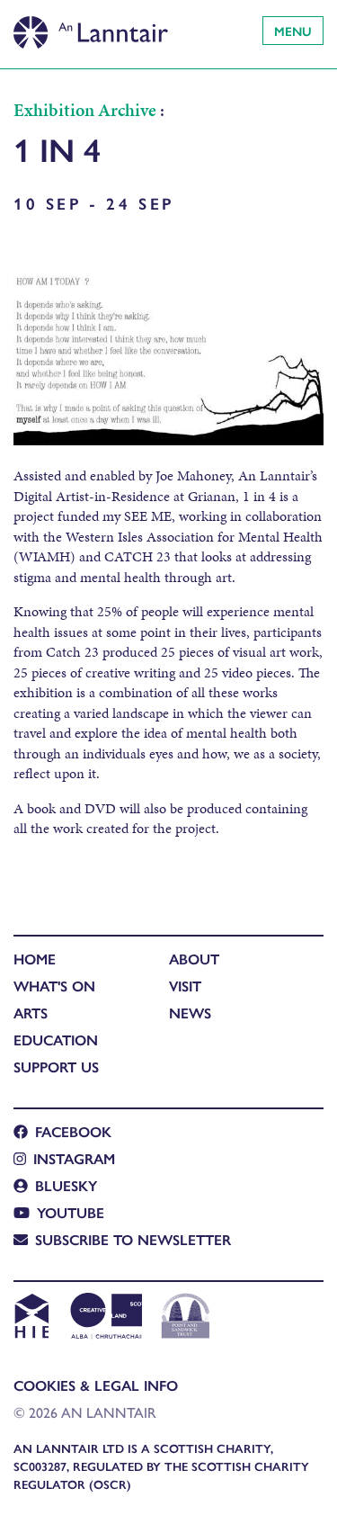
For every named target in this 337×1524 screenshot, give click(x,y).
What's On (54, 985)
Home (34, 958)
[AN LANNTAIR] (90, 27)
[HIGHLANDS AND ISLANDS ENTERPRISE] (31, 1318)
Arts (30, 1012)
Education (55, 1039)
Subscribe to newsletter (133, 1239)
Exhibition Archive (84, 109)
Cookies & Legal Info (95, 1385)
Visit (185, 985)
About (194, 958)
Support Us (56, 1066)
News (190, 1012)
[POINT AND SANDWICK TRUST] (185, 1318)
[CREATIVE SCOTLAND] (104, 1318)
